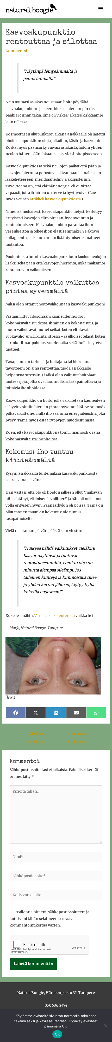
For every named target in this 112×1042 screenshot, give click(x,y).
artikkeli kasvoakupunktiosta (55, 199)
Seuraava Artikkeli (77, 734)
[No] (105, 1025)
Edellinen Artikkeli (35, 734)
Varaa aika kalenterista (54, 616)
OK (57, 1034)
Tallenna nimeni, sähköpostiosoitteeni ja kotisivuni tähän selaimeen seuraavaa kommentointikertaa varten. (49, 919)
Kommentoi (16, 51)
